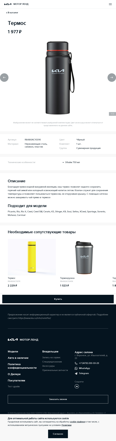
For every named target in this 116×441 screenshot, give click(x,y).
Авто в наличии (18, 358)
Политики (66, 425)
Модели (13, 351)
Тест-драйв (14, 386)
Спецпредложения (52, 361)
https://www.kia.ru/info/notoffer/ (34, 318)
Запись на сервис (51, 357)
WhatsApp (84, 368)
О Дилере (14, 374)
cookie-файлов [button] (77, 422)
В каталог (13, 12)
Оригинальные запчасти (55, 370)
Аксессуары (48, 366)
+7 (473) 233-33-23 (89, 363)
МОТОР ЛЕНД (20, 4)
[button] (4, 77)
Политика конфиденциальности (22, 366)
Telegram (84, 373)
